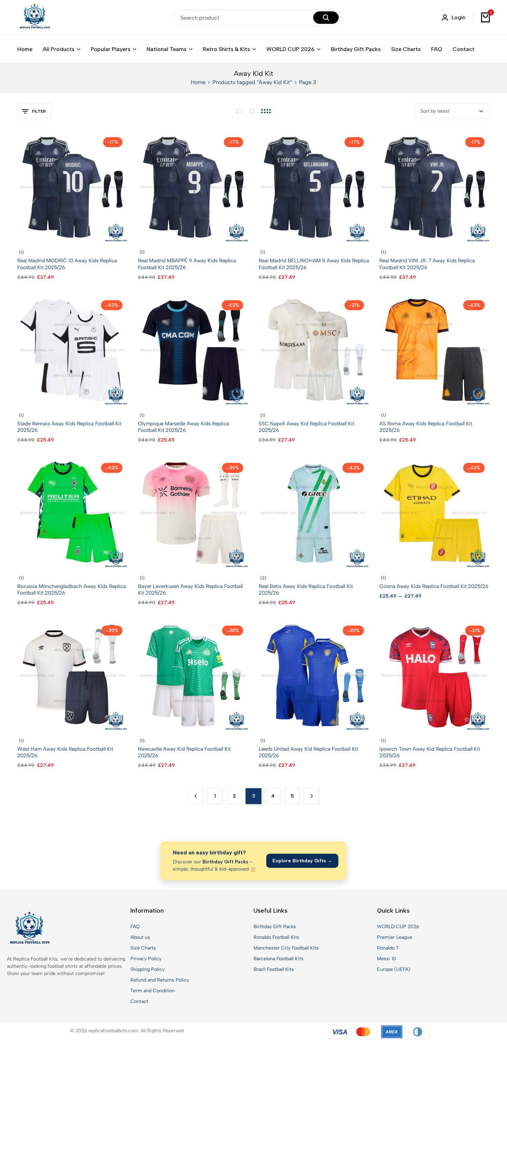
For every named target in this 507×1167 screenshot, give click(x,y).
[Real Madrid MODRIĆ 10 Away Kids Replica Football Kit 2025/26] (72, 187)
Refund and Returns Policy (159, 980)
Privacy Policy (145, 959)
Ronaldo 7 (388, 948)
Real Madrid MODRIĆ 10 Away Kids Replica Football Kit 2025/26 (67, 263)
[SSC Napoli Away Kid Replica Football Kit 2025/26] (314, 350)
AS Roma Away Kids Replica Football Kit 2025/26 (425, 426)
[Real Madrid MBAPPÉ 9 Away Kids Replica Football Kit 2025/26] (193, 187)
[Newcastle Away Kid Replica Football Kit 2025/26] (193, 675)
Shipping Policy (147, 969)
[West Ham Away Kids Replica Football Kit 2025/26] (72, 675)
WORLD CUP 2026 (290, 49)
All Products (58, 49)
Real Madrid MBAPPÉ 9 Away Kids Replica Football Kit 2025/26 (187, 263)
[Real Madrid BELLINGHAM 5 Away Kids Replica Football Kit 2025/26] (314, 187)
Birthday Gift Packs (356, 49)
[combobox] (452, 111)
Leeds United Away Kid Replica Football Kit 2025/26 (308, 752)
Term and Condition (152, 991)
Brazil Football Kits (274, 969)
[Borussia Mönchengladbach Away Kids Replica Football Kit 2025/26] (72, 512)
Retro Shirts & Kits (226, 49)
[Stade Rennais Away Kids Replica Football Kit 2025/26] (72, 350)
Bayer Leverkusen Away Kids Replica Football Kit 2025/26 (190, 589)
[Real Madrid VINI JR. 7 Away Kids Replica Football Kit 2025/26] (434, 187)
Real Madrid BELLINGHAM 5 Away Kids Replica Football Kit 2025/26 (314, 263)
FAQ (436, 49)
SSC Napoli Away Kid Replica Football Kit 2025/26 (306, 426)
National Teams (167, 49)
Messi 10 (386, 959)
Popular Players (110, 49)
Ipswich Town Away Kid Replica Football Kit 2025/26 (429, 752)
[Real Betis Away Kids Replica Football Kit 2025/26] (314, 512)
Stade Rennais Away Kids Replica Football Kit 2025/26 (69, 426)
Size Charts (406, 49)
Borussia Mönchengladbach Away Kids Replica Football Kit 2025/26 (71, 589)
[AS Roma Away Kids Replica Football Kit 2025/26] (434, 350)
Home (24, 49)
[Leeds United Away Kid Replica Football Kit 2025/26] (314, 675)
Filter (39, 111)
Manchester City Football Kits (286, 948)
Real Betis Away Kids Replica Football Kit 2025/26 (306, 589)
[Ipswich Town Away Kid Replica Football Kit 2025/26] (434, 675)
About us (140, 937)
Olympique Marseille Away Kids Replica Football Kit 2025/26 (183, 426)
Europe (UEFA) (393, 969)
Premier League (394, 937)
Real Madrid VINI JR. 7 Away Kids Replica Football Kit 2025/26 (427, 263)
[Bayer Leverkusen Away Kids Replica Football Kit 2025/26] (193, 512)
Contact (464, 49)
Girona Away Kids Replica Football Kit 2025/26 (433, 586)
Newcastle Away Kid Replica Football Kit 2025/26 (184, 752)
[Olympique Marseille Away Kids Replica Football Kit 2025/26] (193, 350)
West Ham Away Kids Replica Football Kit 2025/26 (65, 752)
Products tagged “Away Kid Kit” (252, 82)
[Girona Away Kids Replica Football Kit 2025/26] (434, 512)
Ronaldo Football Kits (276, 937)
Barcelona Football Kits (279, 959)
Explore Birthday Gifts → (302, 861)
